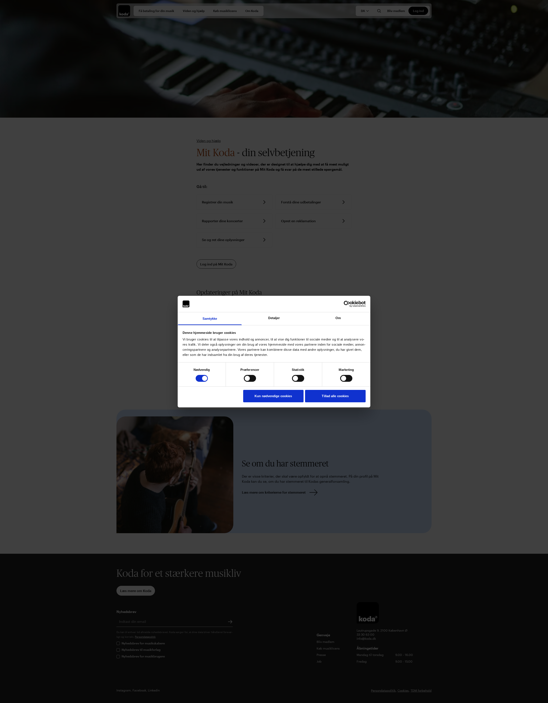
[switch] (250, 378)
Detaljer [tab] (274, 318)
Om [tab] (338, 318)
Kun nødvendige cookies (273, 396)
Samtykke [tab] (210, 318)
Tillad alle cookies (335, 396)
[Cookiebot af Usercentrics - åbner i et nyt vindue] (347, 304)
